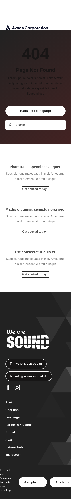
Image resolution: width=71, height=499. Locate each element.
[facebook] (8, 387)
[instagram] (17, 387)
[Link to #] (58, 15)
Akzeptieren (32, 482)
